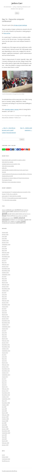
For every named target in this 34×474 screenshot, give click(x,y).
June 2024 (4, 236)
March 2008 (5, 427)
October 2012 (5, 348)
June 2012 (4, 356)
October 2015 (5, 290)
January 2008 (5, 429)
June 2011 (4, 381)
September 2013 (6, 326)
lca (28, 214)
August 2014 (5, 306)
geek (29, 115)
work (24, 223)
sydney (18, 221)
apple (13, 210)
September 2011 (6, 374)
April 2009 (4, 411)
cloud (7, 211)
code (11, 211)
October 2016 (5, 272)
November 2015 (6, 288)
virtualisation (13, 222)
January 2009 (5, 417)
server (8, 221)
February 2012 (5, 364)
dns (22, 211)
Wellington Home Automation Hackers (11, 182)
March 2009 (5, 413)
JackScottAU (5, 196)
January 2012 (5, 366)
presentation (20, 219)
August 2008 (5, 421)
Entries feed (5, 457)
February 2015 (5, 300)
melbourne (5, 218)
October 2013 (5, 324)
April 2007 (4, 439)
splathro (13, 221)
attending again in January (12, 109)
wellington (19, 223)
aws (22, 210)
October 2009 (5, 405)
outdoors (12, 219)
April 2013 (4, 336)
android (8, 210)
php (16, 219)
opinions (11, 117)
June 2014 (4, 310)
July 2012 (4, 354)
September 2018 (6, 244)
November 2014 (6, 304)
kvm (26, 214)
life (29, 213)
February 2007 (5, 443)
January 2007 (5, 445)
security (4, 221)
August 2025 (5, 232)
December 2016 (6, 268)
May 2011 (4, 383)
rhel (30, 219)
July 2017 (4, 260)
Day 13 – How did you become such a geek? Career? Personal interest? (9, 130)
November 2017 (6, 256)
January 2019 (5, 242)
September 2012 (6, 350)
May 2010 (4, 401)
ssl (15, 221)
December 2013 (6, 320)
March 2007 (5, 441)
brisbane (26, 210)
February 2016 (5, 284)
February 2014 (5, 316)
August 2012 (5, 352)
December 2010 (6, 393)
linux (4, 215)
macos (25, 215)
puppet (26, 219)
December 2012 (6, 344)
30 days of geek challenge (20, 25)
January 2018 (5, 254)
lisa (22, 215)
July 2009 (4, 407)
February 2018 (5, 252)
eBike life (4, 168)
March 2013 (5, 338)
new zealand (10, 217)
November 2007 (6, 431)
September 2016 (6, 274)
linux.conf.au (7, 33)
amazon (4, 210)
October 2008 (5, 419)
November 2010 (6, 395)
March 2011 (5, 387)
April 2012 (4, 360)
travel (23, 221)
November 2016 (6, 270)
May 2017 (4, 262)
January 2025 (5, 234)
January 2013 (5, 342)
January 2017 (5, 266)
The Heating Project (7, 180)
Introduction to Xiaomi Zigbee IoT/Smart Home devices (15, 178)
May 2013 (4, 334)
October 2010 (5, 397)
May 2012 (4, 358)
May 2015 (4, 296)
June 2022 (4, 238)
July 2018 (4, 246)
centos (4, 211)
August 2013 (5, 328)
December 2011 (6, 368)
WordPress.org (5, 461)
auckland (18, 210)
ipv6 (23, 214)
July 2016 (4, 276)
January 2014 (5, 318)
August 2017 (5, 258)
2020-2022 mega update (8, 166)
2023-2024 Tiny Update (7, 162)
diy (20, 211)
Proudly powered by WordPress (9, 471)
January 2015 (5, 302)
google (9, 214)
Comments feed (6, 459)
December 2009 (6, 403)
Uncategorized (5, 223)
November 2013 (6, 322)
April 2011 (4, 385)
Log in (3, 455)
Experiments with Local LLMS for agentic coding (13, 160)
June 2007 (4, 435)
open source (19, 217)
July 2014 (4, 308)
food (26, 211)
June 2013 (4, 332)
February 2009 (5, 415)
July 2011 (4, 379)
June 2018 (4, 248)
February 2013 (5, 340)
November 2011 (6, 370)
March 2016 (5, 282)
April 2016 (4, 280)
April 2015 (4, 298)
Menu (17, 13)
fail (24, 211)
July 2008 (4, 423)
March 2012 (5, 362)
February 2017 (5, 264)
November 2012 (6, 346)
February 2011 (5, 389)
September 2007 (6, 433)
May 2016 (4, 278)
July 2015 (4, 292)
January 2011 (5, 391)
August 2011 (5, 376)
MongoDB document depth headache (17, 198)
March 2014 (5, 314)
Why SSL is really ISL (12, 194)
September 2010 (6, 399)
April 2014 (4, 312)
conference (16, 211)
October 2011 (5, 372)
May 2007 (4, 437)
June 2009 (4, 409)
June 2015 (4, 294)
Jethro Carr (17, 3)
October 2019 (5, 240)
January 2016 (5, 286)
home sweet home (17, 214)
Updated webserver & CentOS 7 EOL (11, 164)
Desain (4, 194)
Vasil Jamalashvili (6, 192)
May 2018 (4, 250)
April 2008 (4, 425)
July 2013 (4, 330)
